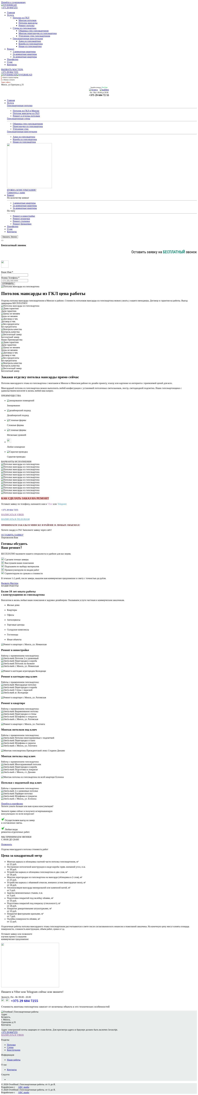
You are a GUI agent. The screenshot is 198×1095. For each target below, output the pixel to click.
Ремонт (10, 49)
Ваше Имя (7, 272)
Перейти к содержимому (13, 2)
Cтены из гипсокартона (24, 28)
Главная (11, 12)
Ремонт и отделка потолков (26, 116)
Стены (10, 1047)
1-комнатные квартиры (24, 51)
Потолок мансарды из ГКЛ (26, 113)
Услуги (10, 15)
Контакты (12, 64)
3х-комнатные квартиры (25, 57)
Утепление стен (20, 129)
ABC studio (23, 1087)
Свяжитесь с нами (16, 192)
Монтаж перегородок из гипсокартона (38, 33)
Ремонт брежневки (22, 224)
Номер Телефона (10, 278)
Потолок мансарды (28, 23)
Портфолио (12, 59)
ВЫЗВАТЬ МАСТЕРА (12, 69)
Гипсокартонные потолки (19, 105)
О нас (10, 62)
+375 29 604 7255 (9, 72)
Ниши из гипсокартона (30, 46)
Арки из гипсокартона (30, 41)
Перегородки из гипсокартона (28, 126)
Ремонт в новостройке (24, 216)
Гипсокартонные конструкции (28, 38)
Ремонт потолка (26, 25)
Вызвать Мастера (9, 583)
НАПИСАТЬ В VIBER (12, 514)
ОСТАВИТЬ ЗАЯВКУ (12, 535)
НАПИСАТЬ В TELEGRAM (15, 519)
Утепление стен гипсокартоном (34, 36)
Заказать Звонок (9, 237)
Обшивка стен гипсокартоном (34, 31)
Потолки (11, 1045)
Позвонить (6, 844)
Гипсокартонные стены (18, 118)
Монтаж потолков (27, 20)
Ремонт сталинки (21, 221)
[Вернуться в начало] (9, 5)
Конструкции (13, 1050)
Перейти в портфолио (12, 803)
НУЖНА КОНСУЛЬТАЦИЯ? (21, 190)
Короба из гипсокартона (31, 44)
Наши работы (13, 1060)
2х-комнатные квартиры (25, 54)
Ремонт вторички (21, 218)
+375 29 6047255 (9, 7)
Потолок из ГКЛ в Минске (26, 110)
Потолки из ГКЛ (21, 17)
